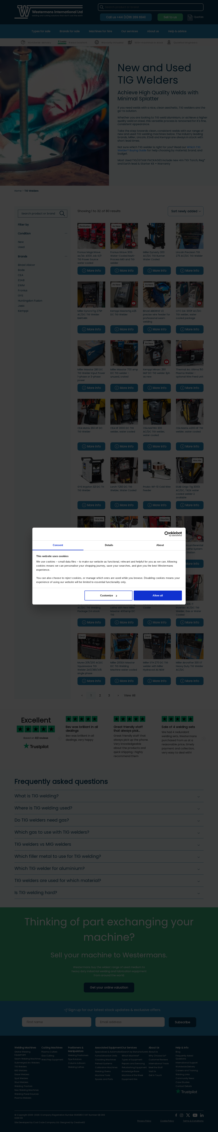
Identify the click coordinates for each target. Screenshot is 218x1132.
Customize (106, 595)
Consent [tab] (58, 545)
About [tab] (160, 545)
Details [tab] (109, 545)
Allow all (158, 595)
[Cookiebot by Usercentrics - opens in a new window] (167, 533)
